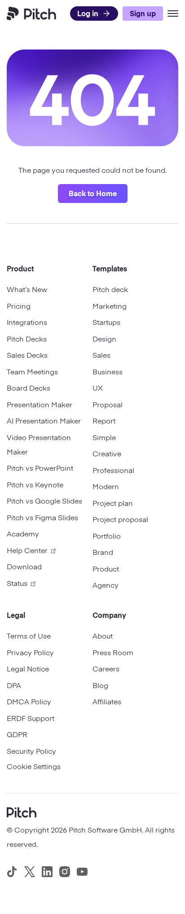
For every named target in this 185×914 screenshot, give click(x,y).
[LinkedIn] (47, 871)
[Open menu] (172, 13)
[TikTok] (12, 871)
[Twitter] (29, 871)
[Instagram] (64, 871)
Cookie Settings (34, 766)
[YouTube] (82, 871)
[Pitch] (21, 811)
